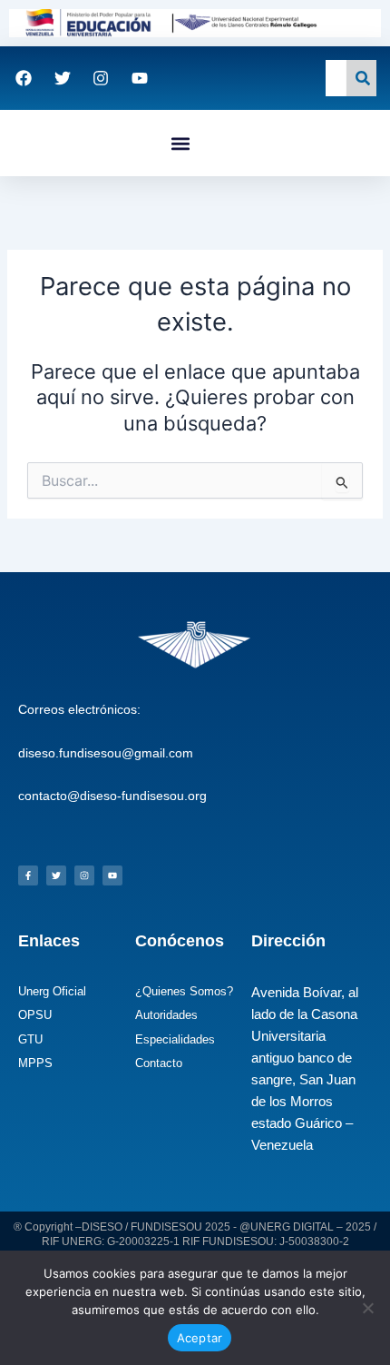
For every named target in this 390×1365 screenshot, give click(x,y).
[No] (367, 1308)
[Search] (362, 78)
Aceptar (200, 1337)
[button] (180, 143)
